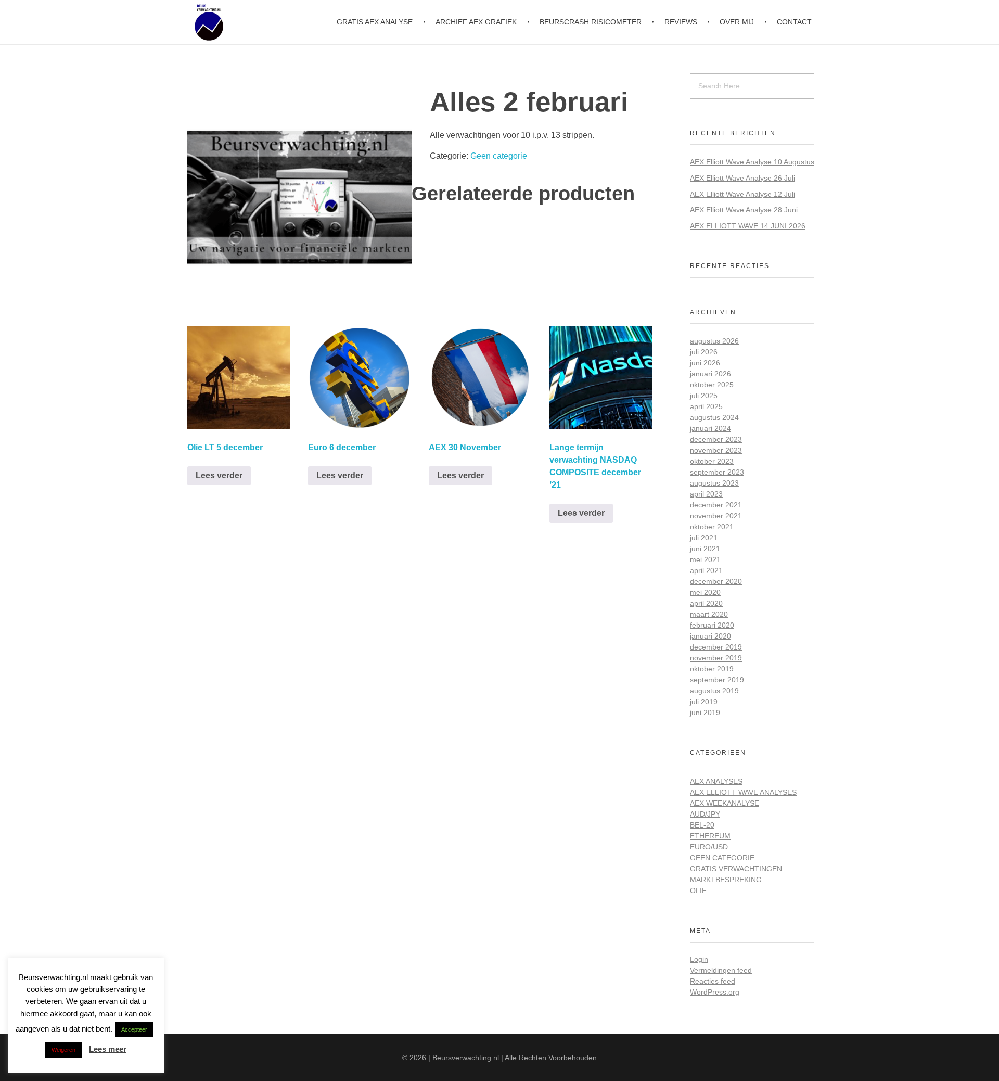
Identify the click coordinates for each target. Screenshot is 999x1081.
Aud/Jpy (705, 814)
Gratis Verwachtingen (736, 868)
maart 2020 (709, 614)
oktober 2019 (712, 669)
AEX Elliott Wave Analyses (743, 792)
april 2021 (706, 570)
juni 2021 (705, 548)
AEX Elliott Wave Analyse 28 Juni (744, 210)
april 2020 (706, 603)
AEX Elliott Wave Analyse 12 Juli (742, 194)
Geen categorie (498, 155)
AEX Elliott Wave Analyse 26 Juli (742, 178)
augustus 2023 (714, 483)
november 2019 (716, 658)
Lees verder (219, 475)
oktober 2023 (712, 461)
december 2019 (716, 647)
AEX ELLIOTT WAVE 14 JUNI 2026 (747, 226)
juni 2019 (705, 712)
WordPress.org (714, 992)
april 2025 (706, 406)
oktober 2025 (712, 384)
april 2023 (706, 494)
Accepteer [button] (134, 1029)
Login (699, 959)
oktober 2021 (712, 527)
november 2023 (716, 450)
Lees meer (107, 1049)
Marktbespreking (726, 879)
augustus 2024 (714, 417)
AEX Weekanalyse (724, 803)
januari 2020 (710, 636)
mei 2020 (705, 592)
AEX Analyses (716, 781)
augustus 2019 (714, 690)
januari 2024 (710, 428)
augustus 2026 (714, 341)
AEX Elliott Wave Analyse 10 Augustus (752, 162)
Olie (698, 890)
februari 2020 (712, 625)
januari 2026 (710, 374)
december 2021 (716, 505)
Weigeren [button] (63, 1050)
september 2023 (717, 472)
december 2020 (716, 581)
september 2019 (717, 680)
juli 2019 (704, 701)
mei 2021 (705, 559)
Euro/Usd (709, 847)
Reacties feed (712, 981)
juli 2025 (704, 395)
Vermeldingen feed (721, 970)
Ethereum (710, 836)
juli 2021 (704, 537)
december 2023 (716, 439)
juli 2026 (704, 352)
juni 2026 (705, 363)
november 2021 (716, 516)
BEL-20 (702, 825)
